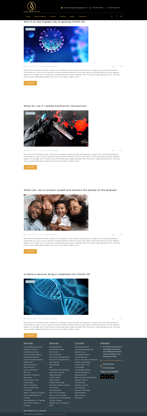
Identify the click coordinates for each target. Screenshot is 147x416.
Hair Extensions (55, 390)
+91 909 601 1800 (108, 364)
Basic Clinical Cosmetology (85, 377)
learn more (30, 83)
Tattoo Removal (55, 375)
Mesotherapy (54, 365)
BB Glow (27, 372)
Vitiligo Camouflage (57, 382)
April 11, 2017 (31, 66)
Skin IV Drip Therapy (57, 393)
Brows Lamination (31, 370)
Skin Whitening (55, 354)
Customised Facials (56, 349)
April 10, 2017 (31, 150)
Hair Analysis (54, 362)
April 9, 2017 (31, 234)
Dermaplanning (55, 347)
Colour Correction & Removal (86, 359)
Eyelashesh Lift (81, 375)
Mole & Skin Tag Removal (59, 359)
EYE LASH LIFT (29, 367)
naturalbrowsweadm (49, 66)
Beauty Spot (28, 362)
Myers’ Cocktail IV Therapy (34, 393)
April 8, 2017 (31, 319)
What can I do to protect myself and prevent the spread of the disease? (70, 190)
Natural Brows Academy (33, 414)
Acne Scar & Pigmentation (59, 357)
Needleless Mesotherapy (59, 370)
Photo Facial (54, 380)
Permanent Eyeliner (31, 357)
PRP (50, 367)
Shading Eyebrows (82, 347)
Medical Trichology (82, 390)
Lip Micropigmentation (32, 354)
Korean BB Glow (81, 357)
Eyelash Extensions (82, 372)
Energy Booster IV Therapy (34, 400)
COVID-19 (30, 29)
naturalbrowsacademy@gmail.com (113, 360)
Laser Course (80, 395)
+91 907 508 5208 (108, 368)
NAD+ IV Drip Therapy (58, 395)
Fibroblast (28, 377)
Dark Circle (53, 352)
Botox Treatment (30, 385)
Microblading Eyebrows (33, 347)
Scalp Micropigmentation (33, 359)
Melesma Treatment (32, 375)
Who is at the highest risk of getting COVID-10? (54, 21)
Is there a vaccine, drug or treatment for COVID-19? (57, 274)
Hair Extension (80, 393)
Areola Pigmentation (83, 370)
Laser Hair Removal (56, 372)
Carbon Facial (54, 377)
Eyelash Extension (31, 365)
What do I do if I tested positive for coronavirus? (55, 106)
